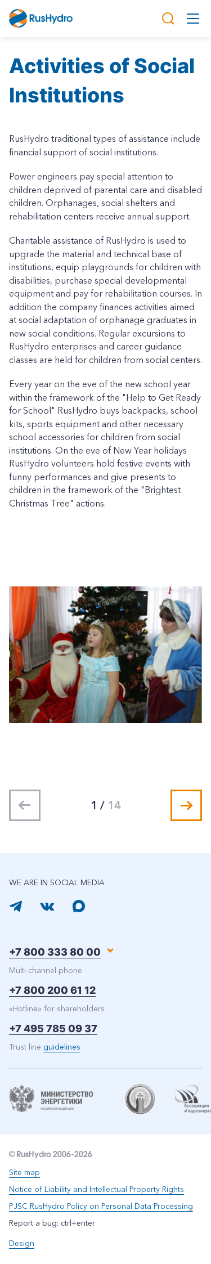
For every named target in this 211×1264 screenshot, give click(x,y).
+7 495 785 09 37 (53, 1028)
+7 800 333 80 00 (55, 952)
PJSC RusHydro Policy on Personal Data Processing (101, 1206)
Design (21, 1243)
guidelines (61, 1047)
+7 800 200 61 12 (52, 990)
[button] (186, 805)
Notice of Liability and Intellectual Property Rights (96, 1189)
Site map (24, 1172)
